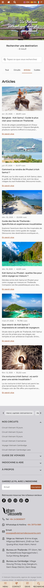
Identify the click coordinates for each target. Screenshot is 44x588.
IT (41, 2)
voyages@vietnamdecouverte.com (23, 533)
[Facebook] (4, 501)
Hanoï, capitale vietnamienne (19, 413)
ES (35, 2)
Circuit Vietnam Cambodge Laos (16, 450)
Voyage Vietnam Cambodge (14, 445)
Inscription (36, 487)
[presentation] (6, 22)
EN (27, 2)
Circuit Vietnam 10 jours (12, 428)
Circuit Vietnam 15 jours (12, 436)
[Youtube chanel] (15, 501)
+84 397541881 (34, 524)
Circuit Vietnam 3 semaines (14, 441)
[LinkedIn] (27, 501)
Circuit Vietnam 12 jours (12, 432)
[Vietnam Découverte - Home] (13, 511)
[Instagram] (10, 501)
